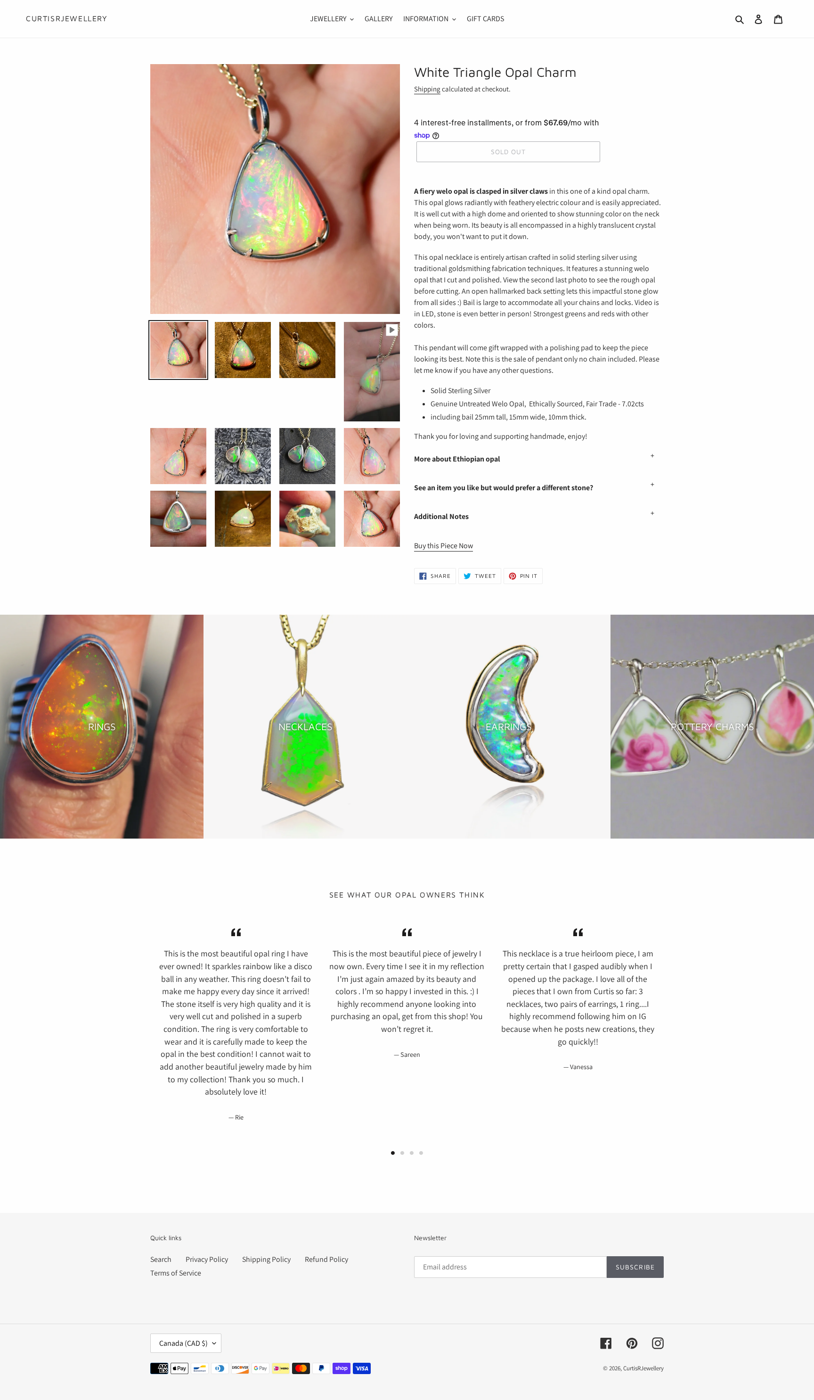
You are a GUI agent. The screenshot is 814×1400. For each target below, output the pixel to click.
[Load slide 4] (421, 1153)
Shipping (427, 88)
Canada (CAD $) (183, 1343)
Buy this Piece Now (443, 546)
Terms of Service (175, 1273)
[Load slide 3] (411, 1153)
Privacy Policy (207, 1259)
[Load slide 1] (393, 1153)
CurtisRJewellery (67, 18)
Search (160, 1259)
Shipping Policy (266, 1259)
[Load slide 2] (402, 1153)
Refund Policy (326, 1259)
